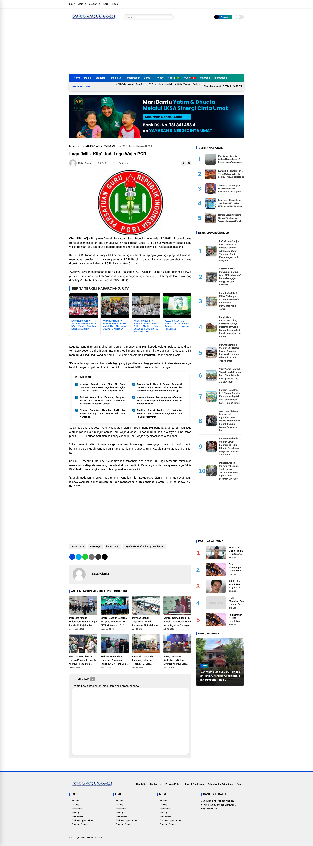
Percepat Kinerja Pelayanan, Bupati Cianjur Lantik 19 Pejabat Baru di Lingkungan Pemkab (83, 618)
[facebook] (222, 4)
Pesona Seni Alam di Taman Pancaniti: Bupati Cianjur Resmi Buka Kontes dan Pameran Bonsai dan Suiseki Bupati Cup (160, 383)
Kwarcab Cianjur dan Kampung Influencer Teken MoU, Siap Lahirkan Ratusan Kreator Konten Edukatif (160, 396)
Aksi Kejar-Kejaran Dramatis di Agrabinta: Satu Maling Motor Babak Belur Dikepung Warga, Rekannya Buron (229, 416)
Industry (75, 808)
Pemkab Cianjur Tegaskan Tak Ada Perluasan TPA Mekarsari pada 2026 (146, 618)
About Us (82, 4)
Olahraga (205, 77)
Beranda (73, 142)
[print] (92, 553)
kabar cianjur (113, 542)
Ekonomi (100, 77)
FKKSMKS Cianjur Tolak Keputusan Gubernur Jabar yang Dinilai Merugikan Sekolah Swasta (236, 547)
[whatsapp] (85, 553)
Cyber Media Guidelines (220, 780)
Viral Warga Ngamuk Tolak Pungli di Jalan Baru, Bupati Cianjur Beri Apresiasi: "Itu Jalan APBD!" (230, 371)
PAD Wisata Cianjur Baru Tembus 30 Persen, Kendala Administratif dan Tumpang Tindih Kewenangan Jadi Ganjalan (147, 84)
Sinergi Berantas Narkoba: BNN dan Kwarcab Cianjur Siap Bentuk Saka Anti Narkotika (103, 409)
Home (72, 4)
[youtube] (237, 4)
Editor (115, 4)
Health (173, 77)
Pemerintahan (132, 77)
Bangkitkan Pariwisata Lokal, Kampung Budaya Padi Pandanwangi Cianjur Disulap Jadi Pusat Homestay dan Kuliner (230, 323)
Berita (147, 77)
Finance (75, 800)
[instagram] (232, 4)
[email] (98, 553)
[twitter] (227, 4)
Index (105, 4)
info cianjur (95, 542)
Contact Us (94, 4)
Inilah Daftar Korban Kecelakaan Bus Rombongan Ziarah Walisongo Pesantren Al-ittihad (236, 614)
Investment (77, 804)
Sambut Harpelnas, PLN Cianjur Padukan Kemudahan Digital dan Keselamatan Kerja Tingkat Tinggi (230, 392)
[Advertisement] (156, 49)
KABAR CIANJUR (94, 833)
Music (189, 77)
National (75, 797)
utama (204, 662)
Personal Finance (80, 820)
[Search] (170, 17)
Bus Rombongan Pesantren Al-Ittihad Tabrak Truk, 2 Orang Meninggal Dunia (236, 564)
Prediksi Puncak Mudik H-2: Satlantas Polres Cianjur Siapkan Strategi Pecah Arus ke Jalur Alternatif (160, 409)
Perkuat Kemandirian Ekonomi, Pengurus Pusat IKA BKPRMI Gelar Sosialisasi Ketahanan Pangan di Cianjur (103, 396)
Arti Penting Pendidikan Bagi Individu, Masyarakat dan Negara (236, 580)
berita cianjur (78, 542)
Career (240, 780)
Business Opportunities (82, 816)
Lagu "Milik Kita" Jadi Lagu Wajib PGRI (97, 142)
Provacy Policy (173, 780)
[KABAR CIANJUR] (93, 21)
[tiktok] (242, 4)
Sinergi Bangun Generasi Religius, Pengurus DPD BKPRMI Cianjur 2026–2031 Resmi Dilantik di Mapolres (114, 618)
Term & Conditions (194, 780)
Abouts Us (141, 780)
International (220, 77)
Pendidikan (115, 77)
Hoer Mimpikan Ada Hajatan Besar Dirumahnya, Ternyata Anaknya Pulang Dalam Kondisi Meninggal (236, 597)
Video (160, 77)
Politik (87, 77)
